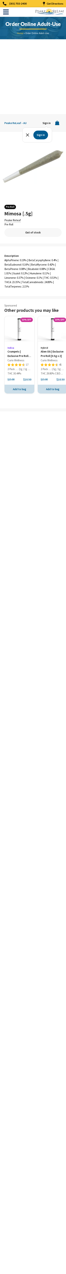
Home (20, 33)
